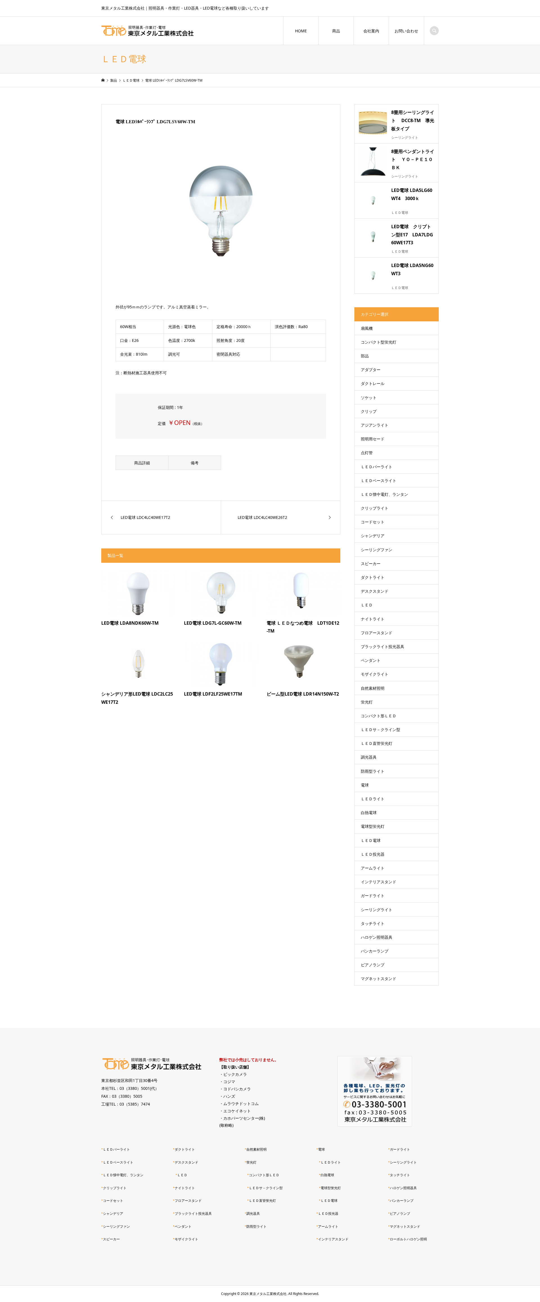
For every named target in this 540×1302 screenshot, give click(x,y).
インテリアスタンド (378, 881)
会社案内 (371, 30)
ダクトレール (372, 383)
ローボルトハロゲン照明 (408, 1239)
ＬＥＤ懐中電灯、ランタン (384, 494)
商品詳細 (142, 462)
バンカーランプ (374, 951)
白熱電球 (369, 812)
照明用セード (372, 439)
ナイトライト (372, 619)
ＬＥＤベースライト (378, 480)
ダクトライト (372, 577)
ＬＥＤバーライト (376, 466)
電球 (365, 785)
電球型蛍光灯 (372, 826)
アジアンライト (374, 425)
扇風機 (367, 328)
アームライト (372, 868)
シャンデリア (372, 535)
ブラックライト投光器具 (382, 646)
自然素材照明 (372, 688)
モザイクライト (374, 674)
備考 (195, 462)
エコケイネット (237, 1110)
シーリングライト (376, 909)
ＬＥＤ (367, 605)
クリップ (369, 411)
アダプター (371, 369)
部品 (365, 355)
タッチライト (372, 923)
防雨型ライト (372, 771)
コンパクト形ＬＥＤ (378, 715)
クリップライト (374, 508)
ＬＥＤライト (372, 798)
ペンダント (371, 660)
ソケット (369, 397)
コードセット (372, 522)
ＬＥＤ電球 (371, 840)
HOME (301, 30)
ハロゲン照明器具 (376, 937)
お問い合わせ (406, 30)
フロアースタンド (376, 632)
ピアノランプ (372, 964)
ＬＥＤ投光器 (372, 854)
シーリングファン (376, 549)
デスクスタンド (374, 591)
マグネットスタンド (378, 978)
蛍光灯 (367, 702)
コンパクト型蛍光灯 (378, 342)
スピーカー (371, 563)
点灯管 (367, 452)
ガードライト (372, 895)
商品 (336, 30)
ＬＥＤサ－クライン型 (380, 729)
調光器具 (369, 757)
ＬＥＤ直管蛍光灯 (376, 743)
